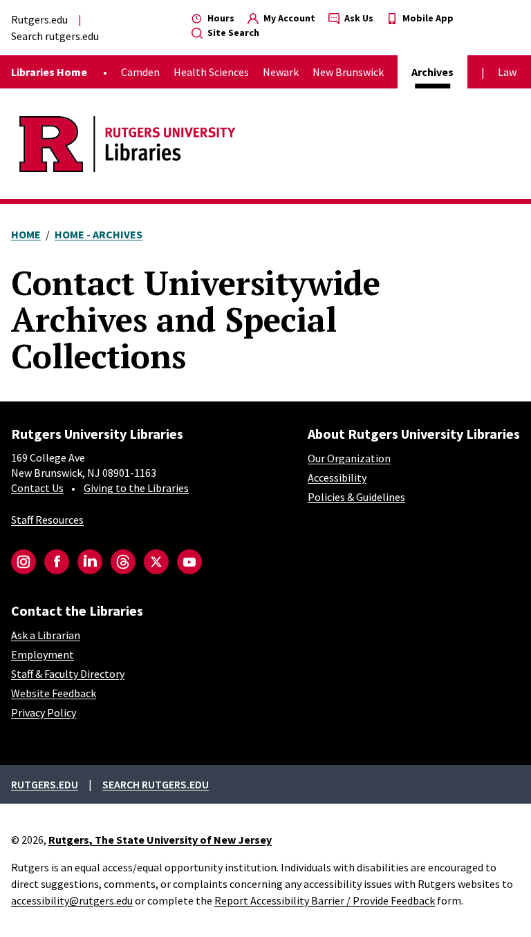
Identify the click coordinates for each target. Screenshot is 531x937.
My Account (288, 18)
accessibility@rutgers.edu (72, 900)
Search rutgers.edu (55, 36)
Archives (432, 72)
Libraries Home (49, 72)
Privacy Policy (43, 712)
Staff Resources (47, 520)
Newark (281, 72)
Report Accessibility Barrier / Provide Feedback (324, 900)
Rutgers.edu (39, 19)
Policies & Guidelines (356, 497)
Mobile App (427, 18)
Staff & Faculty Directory (67, 674)
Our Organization (349, 458)
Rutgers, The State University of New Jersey (160, 839)
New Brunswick (348, 72)
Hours (219, 18)
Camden (140, 72)
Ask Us (357, 18)
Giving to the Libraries (136, 488)
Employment (42, 654)
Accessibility (337, 477)
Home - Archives (98, 234)
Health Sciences (211, 72)
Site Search (232, 32)
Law (507, 72)
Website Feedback (53, 693)
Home (26, 234)
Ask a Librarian (45, 635)
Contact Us (37, 488)
